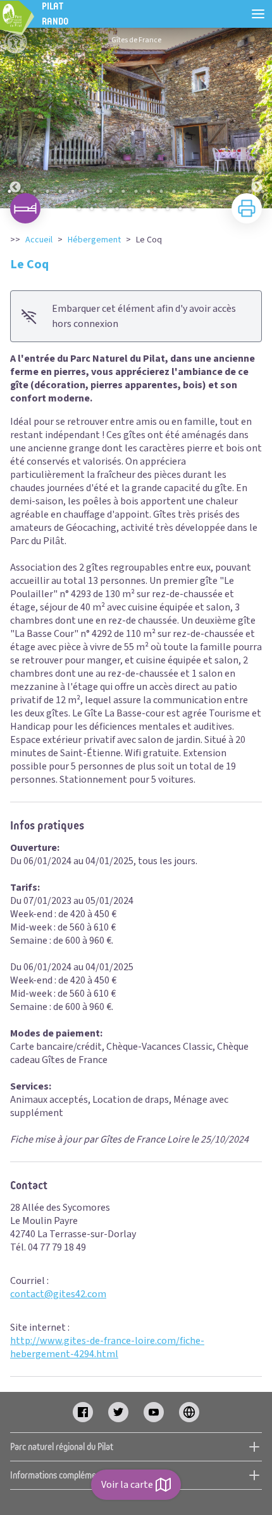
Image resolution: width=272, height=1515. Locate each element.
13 (161, 191)
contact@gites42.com (58, 1294)
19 (237, 191)
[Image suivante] (257, 118)
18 (224, 191)
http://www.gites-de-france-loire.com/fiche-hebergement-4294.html (107, 1347)
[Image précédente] (15, 118)
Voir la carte (127, 1485)
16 (199, 191)
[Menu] (258, 13)
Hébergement (94, 240)
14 (174, 191)
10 (123, 191)
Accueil (39, 240)
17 (212, 191)
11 (136, 191)
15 (186, 191)
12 (148, 191)
